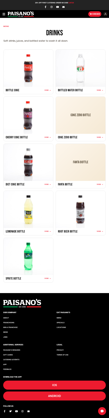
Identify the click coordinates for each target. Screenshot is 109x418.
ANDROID (54, 396)
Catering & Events (11, 360)
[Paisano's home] (47, 14)
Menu (6, 26)
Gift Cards (8, 355)
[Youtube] (57, 7)
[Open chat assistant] (102, 411)
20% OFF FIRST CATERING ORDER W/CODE (54, 3)
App (5, 364)
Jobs (5, 337)
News (5, 332)
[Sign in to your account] (105, 14)
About (6, 318)
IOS (54, 385)
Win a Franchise (10, 327)
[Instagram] (51, 7)
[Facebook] (45, 7)
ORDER (96, 14)
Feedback (7, 369)
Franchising (8, 323)
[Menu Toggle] (4, 14)
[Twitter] (10, 411)
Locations (61, 327)
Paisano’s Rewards (11, 350)
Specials (60, 323)
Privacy (60, 350)
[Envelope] (63, 7)
